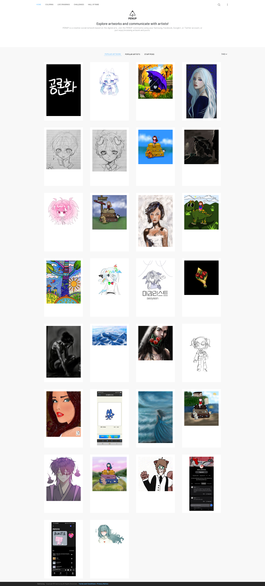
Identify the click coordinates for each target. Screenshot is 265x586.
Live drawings (64, 5)
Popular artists (132, 54)
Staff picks (149, 54)
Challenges (79, 5)
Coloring (49, 5)
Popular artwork (113, 54)
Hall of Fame (93, 5)
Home (38, 5)
